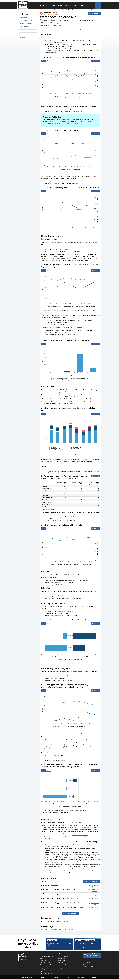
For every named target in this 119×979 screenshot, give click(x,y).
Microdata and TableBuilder (47, 965)
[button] (98, 5)
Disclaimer (55, 977)
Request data (43, 971)
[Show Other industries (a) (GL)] (56, 451)
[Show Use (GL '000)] (63, 660)
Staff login (94, 977)
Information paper (69, 837)
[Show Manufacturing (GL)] (55, 450)
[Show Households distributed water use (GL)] (60, 566)
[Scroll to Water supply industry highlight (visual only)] (72, 669)
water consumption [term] (55, 40)
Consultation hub (62, 965)
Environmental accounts (43, 10)
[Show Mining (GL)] (75, 450)
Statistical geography (45, 963)
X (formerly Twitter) (90, 967)
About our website (63, 956)
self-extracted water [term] (62, 242)
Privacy (68, 977)
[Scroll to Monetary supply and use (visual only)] (66, 604)
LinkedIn (87, 969)
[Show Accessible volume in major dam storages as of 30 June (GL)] (78, 307)
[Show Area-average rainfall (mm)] (79, 98)
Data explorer (43, 967)
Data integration (44, 969)
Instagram (87, 965)
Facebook (87, 963)
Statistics (43, 5)
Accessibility (81, 977)
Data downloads (24, 34)
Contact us (61, 967)
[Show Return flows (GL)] (76, 807)
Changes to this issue (25, 31)
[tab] (43, 61)
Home (20, 10)
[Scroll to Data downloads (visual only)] (58, 878)
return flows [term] (50, 591)
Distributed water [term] (45, 390)
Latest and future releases (46, 956)
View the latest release (51, 14)
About (80, 5)
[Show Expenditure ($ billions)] (75, 660)
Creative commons (27, 977)
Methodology (23, 37)
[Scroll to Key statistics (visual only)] (55, 34)
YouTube (87, 971)
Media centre (61, 960)
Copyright (42, 977)
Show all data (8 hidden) (69, 913)
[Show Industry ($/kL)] (76, 171)
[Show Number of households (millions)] (82, 566)
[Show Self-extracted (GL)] (64, 807)
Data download (95, 13)
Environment (32, 10)
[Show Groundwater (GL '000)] (59, 727)
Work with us (61, 958)
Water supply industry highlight (25, 27)
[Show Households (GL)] (76, 448)
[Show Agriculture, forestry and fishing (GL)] (59, 448)
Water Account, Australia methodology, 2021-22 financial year (57, 929)
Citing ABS (61, 963)
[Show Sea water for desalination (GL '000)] (78, 727)
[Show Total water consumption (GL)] (62, 98)
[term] (50, 176)
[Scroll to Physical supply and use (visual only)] (65, 236)
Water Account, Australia (57, 10)
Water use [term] (48, 44)
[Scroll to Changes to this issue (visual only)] (62, 820)
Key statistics (23, 17)
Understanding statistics (46, 973)
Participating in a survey (67, 5)
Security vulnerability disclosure (66, 969)
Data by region (43, 960)
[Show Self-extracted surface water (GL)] (60, 380)
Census (52, 5)
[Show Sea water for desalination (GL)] (60, 381)
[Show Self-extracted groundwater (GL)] (80, 380)
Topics (41, 958)
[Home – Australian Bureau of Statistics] (22, 957)
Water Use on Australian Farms (80, 835)
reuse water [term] (57, 574)
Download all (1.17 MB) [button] (92, 882)
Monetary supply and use (26, 23)
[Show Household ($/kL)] (65, 171)
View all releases (75, 29)
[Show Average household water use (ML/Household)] (81, 228)
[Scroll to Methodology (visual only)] (55, 927)
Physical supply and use (26, 20)
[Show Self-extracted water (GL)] (53, 307)
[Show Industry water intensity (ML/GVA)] (57, 228)
